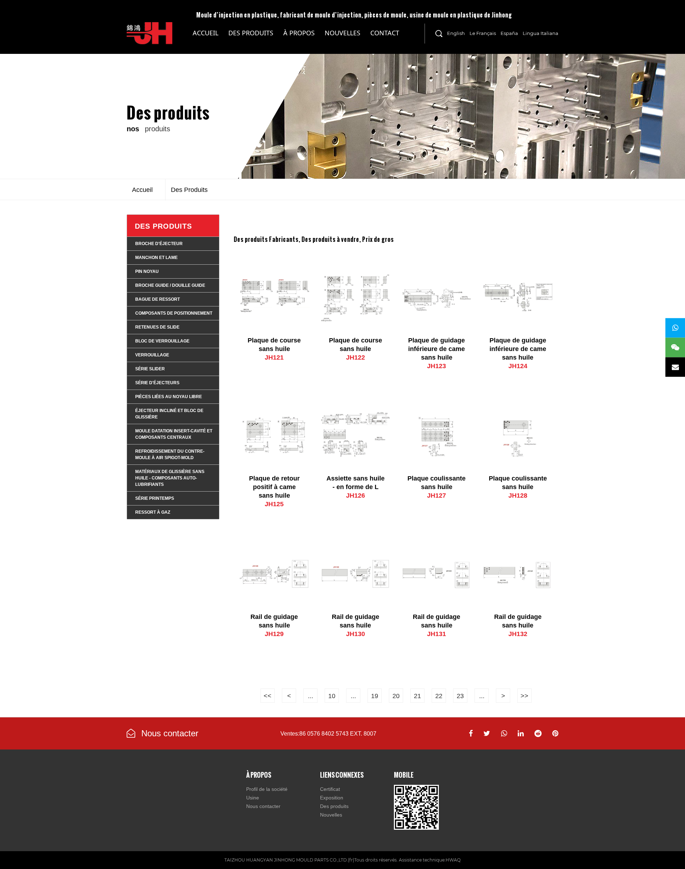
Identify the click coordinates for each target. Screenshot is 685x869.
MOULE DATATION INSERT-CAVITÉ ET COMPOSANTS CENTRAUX (173, 434)
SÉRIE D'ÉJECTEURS (157, 382)
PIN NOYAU (147, 271)
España (509, 33)
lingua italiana (540, 33)
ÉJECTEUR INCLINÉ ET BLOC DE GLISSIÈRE (169, 414)
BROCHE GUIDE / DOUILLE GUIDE (170, 285)
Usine (252, 798)
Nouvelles (342, 33)
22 (438, 696)
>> (524, 696)
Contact (384, 33)
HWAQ (453, 860)
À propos (299, 33)
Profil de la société (267, 789)
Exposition (331, 798)
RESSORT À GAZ (152, 512)
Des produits (250, 33)
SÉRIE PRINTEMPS (154, 498)
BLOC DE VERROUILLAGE (162, 341)
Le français (483, 33)
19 (374, 696)
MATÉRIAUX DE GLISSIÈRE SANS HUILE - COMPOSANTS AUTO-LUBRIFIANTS (255, 41)
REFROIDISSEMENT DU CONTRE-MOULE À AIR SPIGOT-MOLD (169, 454)
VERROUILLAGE (152, 354)
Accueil (205, 33)
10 (331, 696)
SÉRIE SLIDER (150, 368)
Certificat (330, 789)
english (456, 33)
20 (396, 696)
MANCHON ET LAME (156, 257)
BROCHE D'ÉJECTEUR (159, 243)
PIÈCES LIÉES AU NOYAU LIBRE (168, 396)
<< (268, 696)
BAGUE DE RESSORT (157, 299)
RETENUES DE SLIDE (157, 327)
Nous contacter (168, 733)
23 (460, 696)
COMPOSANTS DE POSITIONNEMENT (173, 313)
